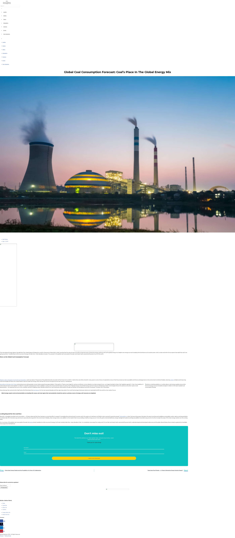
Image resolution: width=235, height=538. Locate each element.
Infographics (5, 23)
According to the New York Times (8, 384)
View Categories (6, 34)
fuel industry (36, 390)
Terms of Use (8, 535)
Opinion (4, 15)
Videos (4, 19)
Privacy (1, 535)
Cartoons (5, 26)
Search (2, 6)
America (31, 422)
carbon (172, 380)
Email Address (3, 485)
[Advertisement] (5, 324)
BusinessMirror (123, 416)
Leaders (5, 12)
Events (4, 30)
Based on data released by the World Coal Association (13, 380)
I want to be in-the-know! (94, 458)
